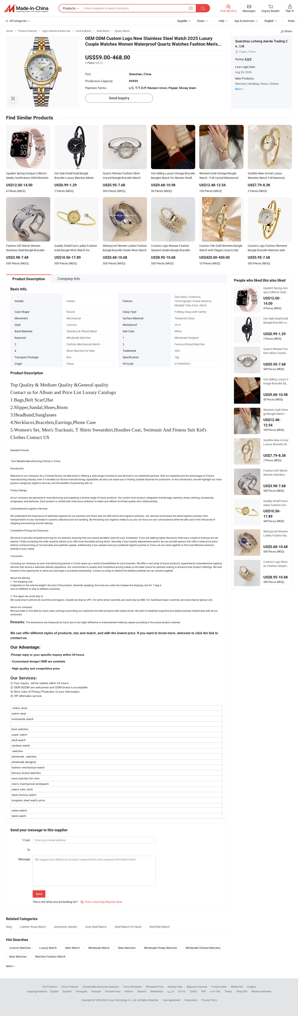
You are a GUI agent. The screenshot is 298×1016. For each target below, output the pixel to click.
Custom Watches (20, 948)
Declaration (191, 1000)
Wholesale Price (154, 986)
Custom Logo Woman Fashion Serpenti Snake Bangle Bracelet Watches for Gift (275, 564)
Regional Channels (197, 986)
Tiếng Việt (241, 991)
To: (29, 850)
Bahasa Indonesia (261, 991)
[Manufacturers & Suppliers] (26, 8)
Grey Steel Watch (96, 927)
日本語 (193, 991)
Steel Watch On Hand (128, 927)
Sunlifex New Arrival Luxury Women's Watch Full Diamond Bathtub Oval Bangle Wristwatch (275, 442)
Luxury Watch (48, 948)
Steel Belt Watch (159, 927)
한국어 (181, 991)
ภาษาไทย (215, 991)
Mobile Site (237, 986)
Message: (24, 859)
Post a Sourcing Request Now (101, 902)
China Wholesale (132, 986)
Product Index (219, 986)
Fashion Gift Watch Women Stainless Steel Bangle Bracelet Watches (275, 473)
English (54, 991)
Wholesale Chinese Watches (202, 948)
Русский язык (112, 991)
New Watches (126, 948)
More (238, 89)
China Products (69, 986)
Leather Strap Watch (33, 927)
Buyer (201, 21)
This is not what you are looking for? (55, 902)
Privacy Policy (209, 1000)
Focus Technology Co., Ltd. (122, 1000)
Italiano (129, 991)
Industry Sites (175, 986)
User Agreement (171, 1000)
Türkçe (228, 991)
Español (67, 991)
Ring (9, 927)
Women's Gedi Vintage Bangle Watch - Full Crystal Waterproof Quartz (275, 412)
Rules (291, 21)
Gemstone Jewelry (65, 927)
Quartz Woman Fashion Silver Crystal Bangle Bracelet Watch (275, 351)
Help (221, 21)
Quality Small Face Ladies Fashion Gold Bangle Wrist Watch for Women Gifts (276, 503)
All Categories (18, 21)
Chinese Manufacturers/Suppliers (101, 986)
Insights (251, 986)
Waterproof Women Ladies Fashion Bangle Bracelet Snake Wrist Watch (275, 533)
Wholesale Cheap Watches (160, 948)
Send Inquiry (119, 98)
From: (26, 840)
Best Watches (18, 956)
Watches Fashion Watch (50, 956)
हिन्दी (203, 991)
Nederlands (156, 991)
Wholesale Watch (99, 948)
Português (81, 991)
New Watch (72, 948)
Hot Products (49, 986)
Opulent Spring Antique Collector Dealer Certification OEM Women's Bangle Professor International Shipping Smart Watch (276, 290)
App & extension (244, 21)
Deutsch (141, 991)
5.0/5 (248, 59)
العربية (170, 991)
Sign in (290, 11)
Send (39, 894)
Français (96, 991)
